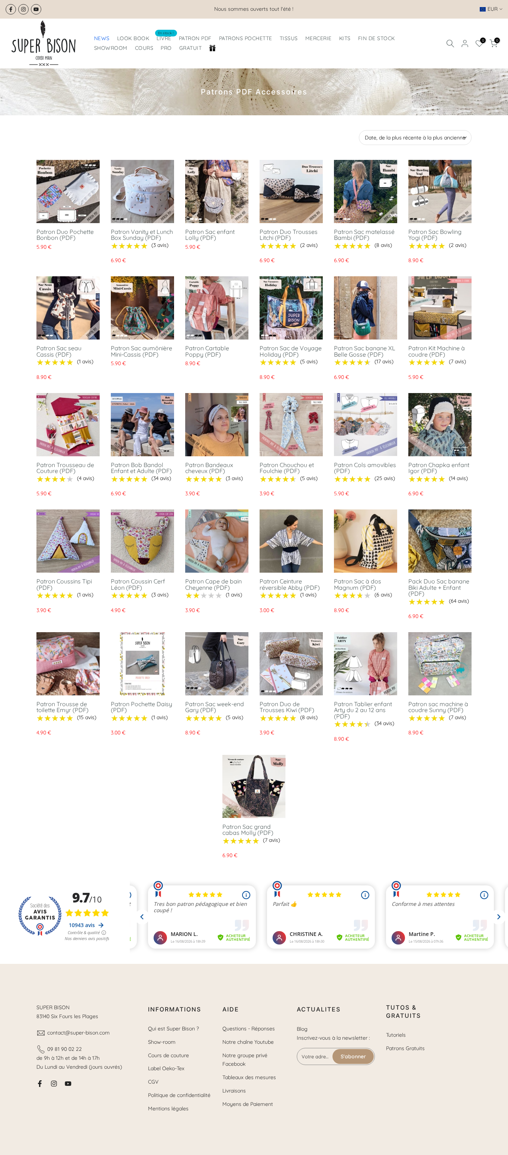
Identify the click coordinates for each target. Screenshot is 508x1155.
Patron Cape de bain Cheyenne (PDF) (213, 584)
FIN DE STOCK (376, 38)
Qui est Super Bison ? (173, 1028)
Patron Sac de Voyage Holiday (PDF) (291, 351)
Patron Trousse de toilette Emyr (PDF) (62, 707)
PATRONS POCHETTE (245, 38)
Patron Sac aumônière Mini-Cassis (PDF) (141, 351)
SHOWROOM (111, 48)
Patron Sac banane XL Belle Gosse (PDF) (364, 351)
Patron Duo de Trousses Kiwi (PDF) (287, 707)
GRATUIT (190, 48)
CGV (153, 1081)
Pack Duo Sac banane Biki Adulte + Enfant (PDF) (438, 587)
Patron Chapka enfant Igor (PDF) (438, 468)
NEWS (102, 38)
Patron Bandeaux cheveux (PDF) (209, 468)
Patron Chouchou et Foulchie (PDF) (287, 468)
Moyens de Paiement (247, 1104)
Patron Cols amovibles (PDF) (365, 468)
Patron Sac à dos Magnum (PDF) (357, 584)
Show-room (162, 1042)
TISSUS (289, 38)
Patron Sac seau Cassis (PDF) (58, 351)
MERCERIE (318, 38)
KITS (345, 38)
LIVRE (165, 38)
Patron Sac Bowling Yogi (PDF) (435, 235)
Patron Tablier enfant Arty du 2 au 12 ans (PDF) (363, 710)
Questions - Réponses (248, 1028)
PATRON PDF (195, 38)
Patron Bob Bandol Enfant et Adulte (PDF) (141, 468)
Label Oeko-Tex (166, 1068)
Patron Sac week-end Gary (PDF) (214, 707)
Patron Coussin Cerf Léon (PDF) (138, 584)
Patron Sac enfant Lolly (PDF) (210, 235)
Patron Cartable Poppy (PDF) (207, 351)
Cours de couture (168, 1055)
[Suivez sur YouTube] (36, 9)
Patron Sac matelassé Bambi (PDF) (364, 235)
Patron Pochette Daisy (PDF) (141, 707)
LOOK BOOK (133, 38)
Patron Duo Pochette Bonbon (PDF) (65, 235)
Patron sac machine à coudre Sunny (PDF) (438, 707)
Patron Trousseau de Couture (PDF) (65, 468)
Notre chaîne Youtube (248, 1042)
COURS (144, 48)
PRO (166, 48)
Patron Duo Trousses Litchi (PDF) (289, 235)
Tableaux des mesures (249, 1077)
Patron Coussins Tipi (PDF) (64, 584)
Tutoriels (396, 1035)
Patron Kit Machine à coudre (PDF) (436, 351)
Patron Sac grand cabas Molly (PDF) (247, 830)
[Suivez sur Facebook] (11, 9)
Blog (302, 1029)
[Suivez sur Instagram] (23, 9)
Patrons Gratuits (405, 1048)
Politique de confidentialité (179, 1095)
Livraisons (234, 1090)
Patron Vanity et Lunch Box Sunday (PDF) (142, 235)
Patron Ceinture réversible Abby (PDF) (290, 584)
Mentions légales (168, 1108)
